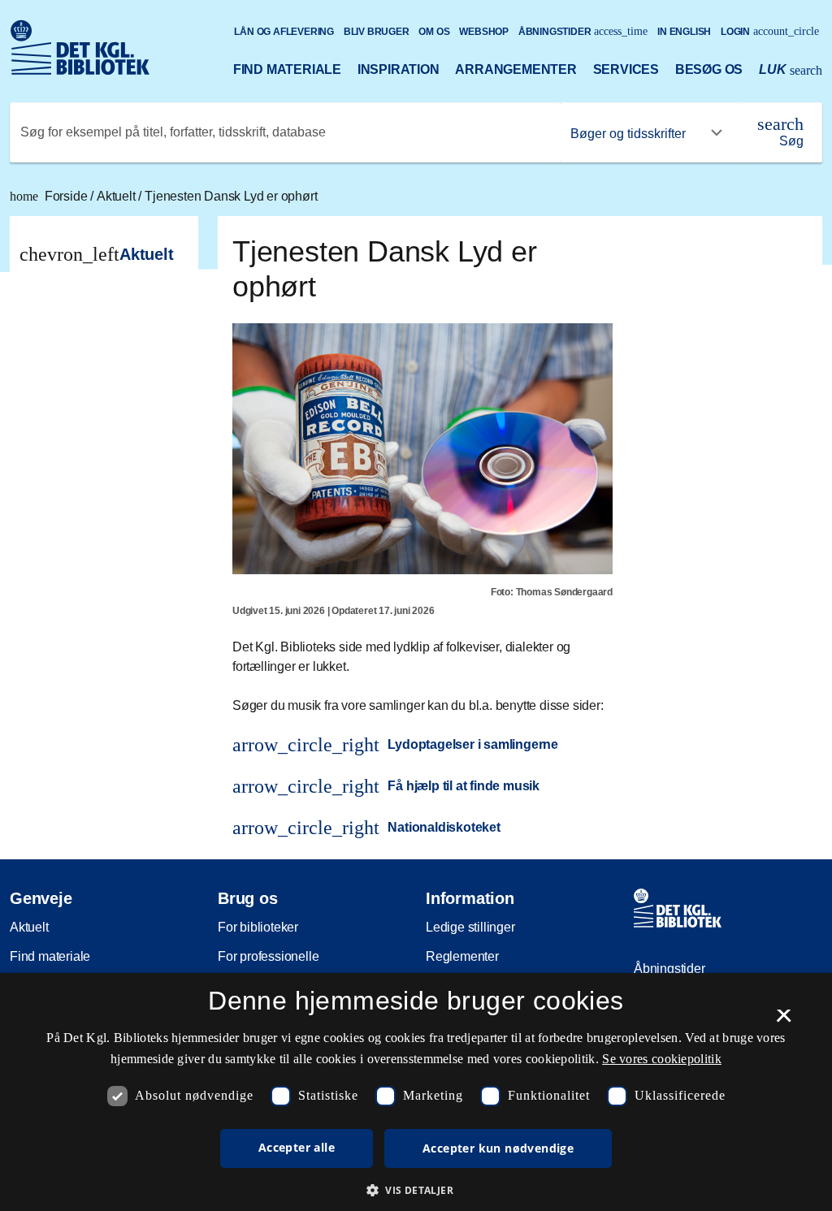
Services (626, 69)
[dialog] (416, 1092)
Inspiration (399, 69)
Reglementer (462, 956)
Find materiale (287, 69)
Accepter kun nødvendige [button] (498, 1148)
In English (684, 31)
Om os (433, 31)
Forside (50, 196)
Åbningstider (583, 31)
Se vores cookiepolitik (662, 1059)
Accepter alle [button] (296, 1147)
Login (770, 31)
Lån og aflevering (284, 31)
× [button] (783, 1021)
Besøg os (709, 69)
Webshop (484, 31)
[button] (416, 1190)
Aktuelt (117, 196)
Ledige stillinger (470, 927)
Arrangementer (515, 69)
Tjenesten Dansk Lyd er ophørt (231, 196)
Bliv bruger (377, 31)
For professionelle (268, 956)
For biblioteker (258, 927)
